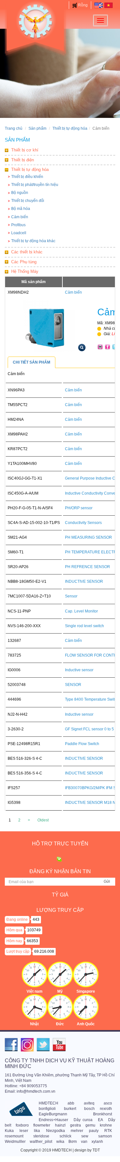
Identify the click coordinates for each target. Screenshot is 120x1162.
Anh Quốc (86, 1024)
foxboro (22, 1125)
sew (84, 1136)
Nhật (34, 1024)
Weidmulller (15, 1141)
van (84, 1141)
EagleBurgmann (53, 1114)
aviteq (89, 1103)
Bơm (72, 1141)
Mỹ (60, 991)
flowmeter (41, 1125)
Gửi (107, 881)
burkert (70, 1108)
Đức (60, 1024)
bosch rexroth (98, 1108)
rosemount (14, 1136)
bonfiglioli (47, 1108)
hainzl (60, 1125)
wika (60, 1141)
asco (108, 1103)
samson (105, 1136)
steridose (41, 1136)
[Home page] (98, 5)
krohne (106, 1125)
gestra (75, 1125)
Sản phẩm (37, 128)
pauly (94, 1130)
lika (37, 1130)
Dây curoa (83, 1120)
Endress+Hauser (53, 1120)
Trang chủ (13, 128)
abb (71, 1103)
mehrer (77, 1130)
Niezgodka (55, 1130)
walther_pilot (41, 1141)
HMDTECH (48, 1103)
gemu (90, 1125)
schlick (65, 1136)
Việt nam (35, 991)
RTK (108, 1130)
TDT (96, 1150)
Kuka (9, 1130)
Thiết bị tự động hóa (69, 128)
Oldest (43, 820)
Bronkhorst (102, 1114)
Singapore (85, 991)
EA (100, 1120)
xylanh (97, 1141)
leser (24, 1130)
